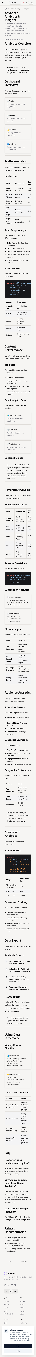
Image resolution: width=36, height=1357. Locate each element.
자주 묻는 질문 (8, 1314)
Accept (18, 1346)
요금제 (6, 1308)
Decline (18, 1351)
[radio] (7, 1291)
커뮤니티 (6, 1304)
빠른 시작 (7, 1326)
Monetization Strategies (15, 1243)
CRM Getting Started (14, 1249)
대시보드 (6, 1301)
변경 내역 (22, 1301)
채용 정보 (22, 1311)
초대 (5, 1323)
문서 (5, 1311)
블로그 (22, 1314)
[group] (11, 1291)
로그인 (31, 3)
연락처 (22, 1308)
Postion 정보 (23, 1323)
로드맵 (22, 1304)
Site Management (13, 1238)
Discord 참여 (24, 1326)
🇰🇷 (24, 3)
